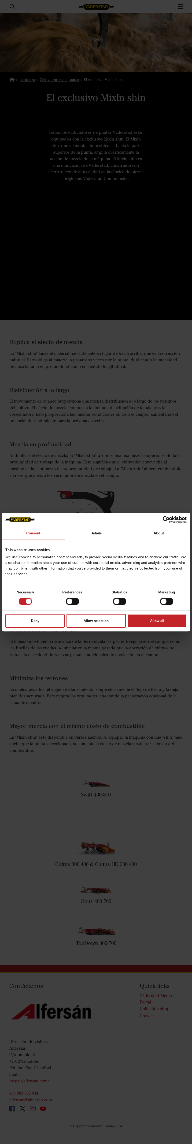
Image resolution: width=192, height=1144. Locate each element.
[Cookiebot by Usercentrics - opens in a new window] (166, 519)
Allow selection (96, 621)
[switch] (72, 605)
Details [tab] (96, 533)
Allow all (157, 621)
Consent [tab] (33, 533)
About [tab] (159, 533)
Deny (35, 621)
